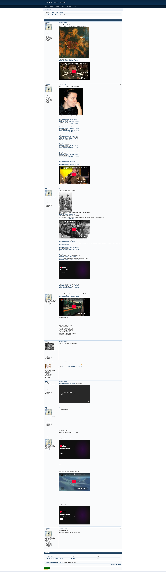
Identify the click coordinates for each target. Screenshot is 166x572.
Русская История (50, 556)
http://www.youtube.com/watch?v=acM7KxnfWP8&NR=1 (68, 119)
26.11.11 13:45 (65, 341)
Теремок (72, 556)
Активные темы (48, 9)
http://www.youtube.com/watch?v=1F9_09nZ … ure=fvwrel (69, 143)
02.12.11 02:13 (65, 528)
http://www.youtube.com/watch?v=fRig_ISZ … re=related (68, 138)
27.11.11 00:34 (65, 381)
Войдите (52, 12)
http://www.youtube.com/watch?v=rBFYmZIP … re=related (69, 60)
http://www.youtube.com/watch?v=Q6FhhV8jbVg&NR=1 (68, 149)
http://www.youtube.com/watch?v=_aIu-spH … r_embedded (69, 251)
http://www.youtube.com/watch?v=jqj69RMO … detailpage (69, 247)
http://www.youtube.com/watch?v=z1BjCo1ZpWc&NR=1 (68, 140)
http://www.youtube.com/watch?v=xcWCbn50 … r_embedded (69, 259)
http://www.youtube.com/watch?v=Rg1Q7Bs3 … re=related (69, 121)
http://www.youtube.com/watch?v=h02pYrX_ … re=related (69, 152)
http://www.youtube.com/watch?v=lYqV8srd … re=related (68, 136)
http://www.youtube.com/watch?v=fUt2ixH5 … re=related (68, 147)
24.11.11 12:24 (65, 84)
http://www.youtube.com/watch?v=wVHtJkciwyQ (67, 241)
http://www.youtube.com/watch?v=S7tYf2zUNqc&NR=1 (68, 123)
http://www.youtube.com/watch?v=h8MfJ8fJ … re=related (68, 154)
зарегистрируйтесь (59, 12)
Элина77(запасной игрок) (50, 361)
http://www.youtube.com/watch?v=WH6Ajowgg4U (67, 214)
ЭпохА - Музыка (60, 14)
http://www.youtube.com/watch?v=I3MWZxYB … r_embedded (69, 254)
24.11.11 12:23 (65, 22)
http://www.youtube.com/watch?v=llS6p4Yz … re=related (68, 145)
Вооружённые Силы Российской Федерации (55, 558)
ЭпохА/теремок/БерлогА (51, 14)
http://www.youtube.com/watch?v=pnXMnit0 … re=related (69, 287)
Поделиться (61, 22)
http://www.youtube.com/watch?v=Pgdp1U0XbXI (67, 218)
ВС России (73, 558)
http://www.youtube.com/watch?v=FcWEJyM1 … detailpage (69, 249)
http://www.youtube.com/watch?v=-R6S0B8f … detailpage (69, 296)
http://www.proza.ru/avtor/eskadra (64, 244)
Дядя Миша (47, 22)
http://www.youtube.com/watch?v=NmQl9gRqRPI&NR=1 (68, 161)
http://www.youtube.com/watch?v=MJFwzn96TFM (67, 256)
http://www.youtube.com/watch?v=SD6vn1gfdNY (67, 383)
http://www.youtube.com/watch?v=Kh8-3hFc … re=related (69, 128)
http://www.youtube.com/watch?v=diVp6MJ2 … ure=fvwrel (69, 285)
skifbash (46, 381)
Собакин (47, 341)
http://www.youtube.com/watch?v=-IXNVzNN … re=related (69, 131)
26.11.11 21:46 (65, 361)
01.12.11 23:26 (65, 436)
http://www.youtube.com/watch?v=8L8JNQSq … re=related (69, 164)
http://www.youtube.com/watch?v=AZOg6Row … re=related (69, 130)
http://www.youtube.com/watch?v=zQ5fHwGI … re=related (69, 156)
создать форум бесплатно (116, 564)
